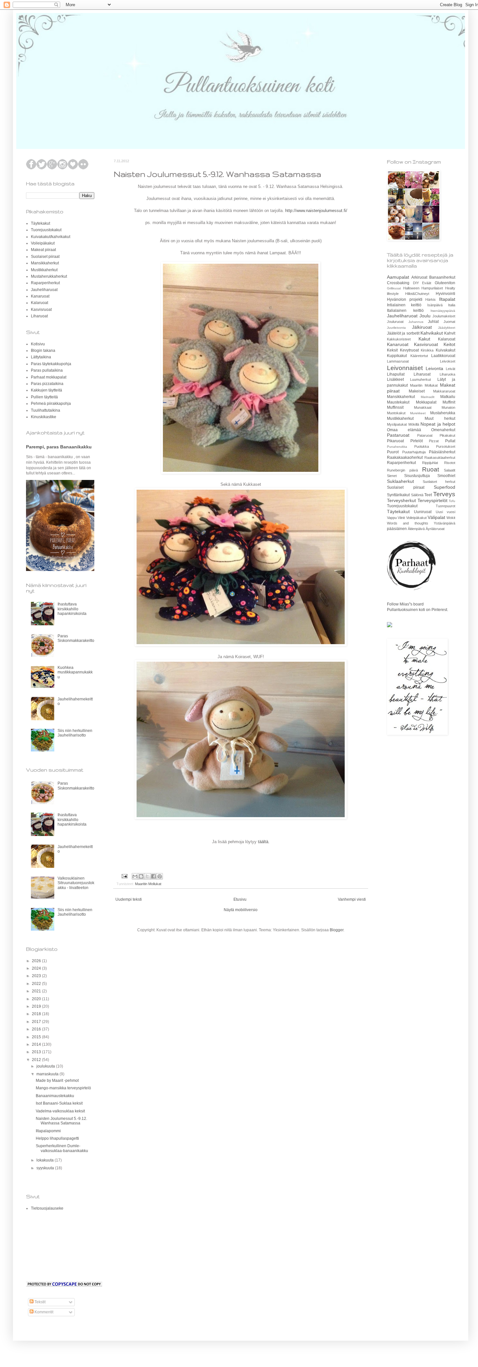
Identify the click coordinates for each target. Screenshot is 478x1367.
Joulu (425, 315)
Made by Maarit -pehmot (57, 1080)
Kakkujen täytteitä (46, 390)
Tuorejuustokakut (46, 230)
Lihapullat (396, 374)
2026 (37, 961)
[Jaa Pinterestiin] (159, 876)
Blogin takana (43, 350)
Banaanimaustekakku (55, 1096)
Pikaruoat (395, 441)
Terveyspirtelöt (432, 500)
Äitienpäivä (416, 529)
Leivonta (434, 368)
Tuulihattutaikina (45, 410)
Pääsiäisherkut (442, 452)
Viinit (401, 518)
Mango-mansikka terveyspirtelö (63, 1088)
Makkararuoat (444, 391)
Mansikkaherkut (45, 263)
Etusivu (239, 899)
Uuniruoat (423, 512)
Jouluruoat (395, 322)
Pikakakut (447, 435)
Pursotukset (445, 446)
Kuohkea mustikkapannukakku (75, 672)
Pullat (450, 441)
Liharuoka (447, 374)
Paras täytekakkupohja (51, 364)
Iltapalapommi (48, 1131)
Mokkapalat (426, 402)
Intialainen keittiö (404, 305)
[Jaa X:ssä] (147, 876)
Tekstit (39, 1302)
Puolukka (421, 446)
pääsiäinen (397, 528)
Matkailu (447, 396)
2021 (37, 991)
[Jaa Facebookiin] (153, 876)
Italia (451, 305)
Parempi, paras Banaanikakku (59, 446)
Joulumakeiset (443, 316)
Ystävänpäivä (444, 523)
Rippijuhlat (430, 463)
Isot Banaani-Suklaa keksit (59, 1103)
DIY (416, 283)
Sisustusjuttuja (417, 475)
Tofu (452, 501)
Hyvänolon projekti (404, 299)
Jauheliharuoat (44, 289)
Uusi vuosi (445, 512)
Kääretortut (419, 356)
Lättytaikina (41, 357)
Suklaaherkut (400, 481)
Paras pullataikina (47, 370)
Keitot (449, 344)
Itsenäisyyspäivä (443, 310)
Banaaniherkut (442, 277)
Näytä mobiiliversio (241, 910)
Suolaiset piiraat (45, 256)
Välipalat (436, 517)
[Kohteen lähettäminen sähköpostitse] (135, 876)
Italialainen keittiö (405, 310)
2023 (37, 976)
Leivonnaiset (405, 368)
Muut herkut (440, 418)
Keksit (392, 350)
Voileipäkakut (43, 243)
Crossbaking (398, 283)
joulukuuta (46, 1066)
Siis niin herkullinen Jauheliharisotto (75, 732)
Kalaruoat (39, 302)
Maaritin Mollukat (148, 884)
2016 (37, 1029)
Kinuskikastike (43, 417)
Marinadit (427, 397)
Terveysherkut (401, 500)
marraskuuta (48, 1074)
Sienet (392, 476)
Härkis (430, 299)
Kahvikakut (431, 333)
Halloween (411, 288)
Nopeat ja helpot (437, 424)
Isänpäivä (435, 305)
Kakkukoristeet (399, 339)
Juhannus (415, 322)
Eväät (426, 283)
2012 (37, 1059)
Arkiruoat (419, 277)
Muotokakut (396, 413)
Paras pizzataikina (47, 383)
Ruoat (430, 469)
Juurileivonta (396, 327)
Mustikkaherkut (44, 270)
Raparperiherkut (45, 283)
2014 (37, 1044)
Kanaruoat (40, 296)
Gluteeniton (445, 283)
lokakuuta (45, 1160)
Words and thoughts (407, 523)
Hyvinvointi (445, 293)
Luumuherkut (420, 379)
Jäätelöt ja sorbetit (403, 333)
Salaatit (449, 470)
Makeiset (417, 391)
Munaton (448, 407)
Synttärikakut (398, 495)
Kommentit (43, 1312)
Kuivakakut (445, 350)
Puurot (393, 452)
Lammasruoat (398, 361)
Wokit (450, 518)
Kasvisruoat (41, 309)
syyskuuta (45, 1168)
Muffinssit (395, 407)
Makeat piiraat (43, 249)
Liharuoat (39, 316)
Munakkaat (423, 407)
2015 (37, 1037)
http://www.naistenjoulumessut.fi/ (316, 210)
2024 (37, 968)
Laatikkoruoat (443, 355)
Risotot (449, 463)
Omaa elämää (404, 430)
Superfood (444, 487)
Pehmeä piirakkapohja (51, 403)
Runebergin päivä (402, 470)
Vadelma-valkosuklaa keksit (60, 1111)
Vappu (392, 518)
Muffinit (449, 402)
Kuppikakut (397, 355)
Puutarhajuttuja (414, 452)
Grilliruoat (394, 288)
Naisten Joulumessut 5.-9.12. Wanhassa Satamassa (61, 1120)
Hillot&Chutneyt (417, 294)
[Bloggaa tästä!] (141, 876)
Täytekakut (40, 223)
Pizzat (434, 441)
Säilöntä (417, 495)
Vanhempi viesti (352, 899)
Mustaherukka (442, 413)
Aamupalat (398, 277)
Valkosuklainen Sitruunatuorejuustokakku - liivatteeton (76, 883)
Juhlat (433, 321)
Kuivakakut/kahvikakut (50, 236)
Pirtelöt (416, 441)
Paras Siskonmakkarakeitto (76, 638)
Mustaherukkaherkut (49, 276)
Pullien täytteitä (44, 397)
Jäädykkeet (446, 327)
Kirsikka (427, 350)
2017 (37, 1021)
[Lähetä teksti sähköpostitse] (124, 876)
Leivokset (447, 361)
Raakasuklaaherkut (439, 457)
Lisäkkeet (395, 379)
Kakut (424, 338)
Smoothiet (446, 475)
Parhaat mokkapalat (48, 377)
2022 (37, 983)
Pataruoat (424, 435)
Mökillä (413, 424)
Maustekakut (398, 402)
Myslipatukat (397, 424)
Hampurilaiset (432, 288)
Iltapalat (447, 299)
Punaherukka (397, 446)
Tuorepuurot (445, 506)
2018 (37, 1014)
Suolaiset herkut (439, 482)
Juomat (449, 322)
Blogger (336, 930)
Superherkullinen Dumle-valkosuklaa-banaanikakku (62, 1148)
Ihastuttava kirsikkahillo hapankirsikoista (72, 609)
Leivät (450, 369)
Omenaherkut (443, 430)
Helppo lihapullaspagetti (57, 1138)
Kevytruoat (409, 350)
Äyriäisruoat (435, 529)
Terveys (444, 494)
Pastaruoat (398, 435)
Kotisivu (38, 344)
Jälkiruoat (422, 327)
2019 (37, 1006)
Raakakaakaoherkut (405, 457)
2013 (37, 1052)
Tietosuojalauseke (47, 1208)
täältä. (264, 841)
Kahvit (449, 333)
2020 (37, 999)
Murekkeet (418, 413)
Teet (428, 495)
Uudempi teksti (128, 899)
